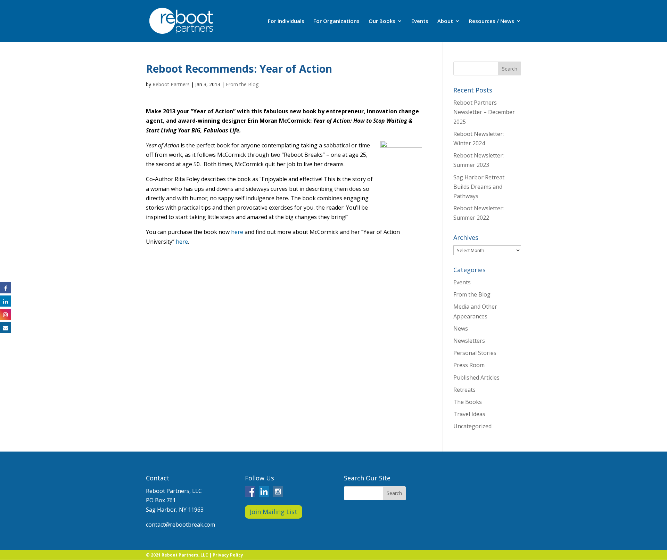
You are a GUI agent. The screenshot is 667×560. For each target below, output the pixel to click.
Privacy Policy (228, 555)
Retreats (464, 389)
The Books (467, 402)
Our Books (382, 21)
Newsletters (469, 340)
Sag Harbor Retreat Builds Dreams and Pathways (478, 186)
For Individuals (286, 21)
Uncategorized (472, 426)
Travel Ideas (469, 414)
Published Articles (476, 377)
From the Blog (242, 84)
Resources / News (491, 21)
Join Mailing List (273, 512)
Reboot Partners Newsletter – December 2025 (484, 112)
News (460, 328)
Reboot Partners (171, 84)
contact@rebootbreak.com (180, 524)
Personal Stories (474, 353)
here (237, 232)
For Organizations (336, 21)
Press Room (469, 365)
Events (419, 21)
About (445, 21)
